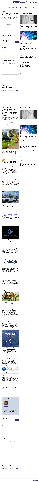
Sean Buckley (10, 121)
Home (21, 25)
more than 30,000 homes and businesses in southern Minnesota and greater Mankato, (10, 212)
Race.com (9, 277)
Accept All (35, 480)
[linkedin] (8, 27)
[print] (18, 27)
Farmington (13, 383)
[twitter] (10, 27)
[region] (19, 480)
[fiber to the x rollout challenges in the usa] (28, 35)
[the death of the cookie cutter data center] (28, 19)
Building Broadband (31, 7)
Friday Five (17, 7)
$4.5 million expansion (13, 255)
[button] (2, 2)
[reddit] (11, 27)
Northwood (12, 382)
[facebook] (7, 27)
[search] (3, 2)
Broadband (3, 11)
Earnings (21, 7)
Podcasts (25, 7)
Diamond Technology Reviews (9, 7)
